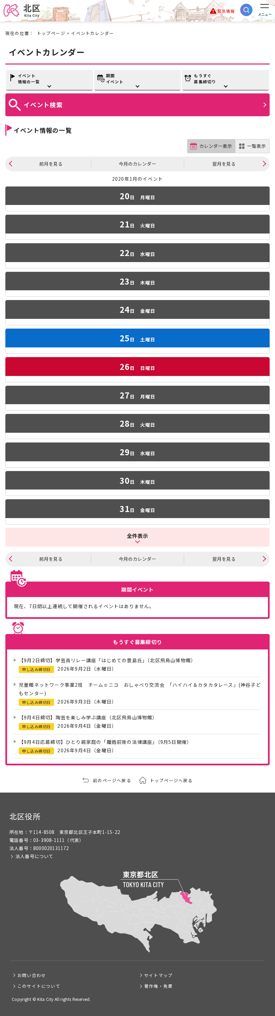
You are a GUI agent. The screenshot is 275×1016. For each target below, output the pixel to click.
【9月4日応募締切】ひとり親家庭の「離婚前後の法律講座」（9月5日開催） (105, 741)
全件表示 (138, 535)
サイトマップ (158, 975)
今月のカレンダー (137, 164)
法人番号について (34, 856)
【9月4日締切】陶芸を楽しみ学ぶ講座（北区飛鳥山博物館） (88, 717)
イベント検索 (43, 104)
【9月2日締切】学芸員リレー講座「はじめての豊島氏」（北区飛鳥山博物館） (107, 660)
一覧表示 (256, 146)
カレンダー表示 (215, 146)
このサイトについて (38, 986)
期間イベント (115, 78)
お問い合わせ (31, 975)
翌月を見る (224, 164)
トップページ (51, 33)
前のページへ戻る (112, 780)
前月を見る (51, 164)
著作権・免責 (158, 986)
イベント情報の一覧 (29, 78)
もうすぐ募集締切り (205, 78)
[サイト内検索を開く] (246, 10)
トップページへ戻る (171, 780)
